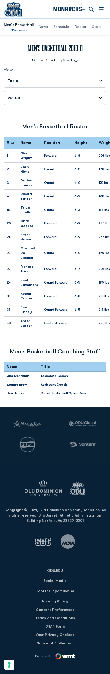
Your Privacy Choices (55, 635)
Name (26, 143)
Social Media (55, 581)
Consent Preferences (55, 610)
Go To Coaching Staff (52, 60)
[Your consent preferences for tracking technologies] (9, 665)
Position (52, 143)
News (43, 26)
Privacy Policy (55, 601)
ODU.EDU (55, 570)
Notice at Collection (55, 643)
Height (80, 143)
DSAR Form (55, 626)
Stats (97, 26)
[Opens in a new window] (43, 542)
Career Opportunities (55, 591)
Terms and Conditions (55, 618)
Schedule (61, 26)
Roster (81, 26)
